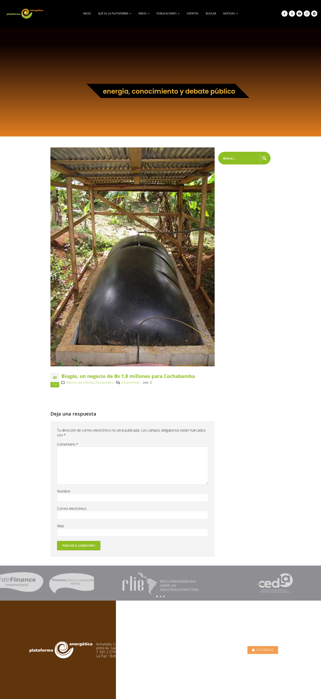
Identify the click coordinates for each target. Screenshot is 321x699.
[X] (292, 13)
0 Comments (130, 382)
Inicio (87, 13)
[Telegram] (314, 13)
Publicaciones (167, 13)
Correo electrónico (71, 508)
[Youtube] (299, 13)
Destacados (104, 382)
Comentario (67, 444)
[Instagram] (307, 13)
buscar (211, 13)
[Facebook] (284, 13)
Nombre (63, 491)
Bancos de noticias (80, 382)
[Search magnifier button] (264, 158)
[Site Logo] (25, 13)
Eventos (192, 13)
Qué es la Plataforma (113, 13)
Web (60, 526)
